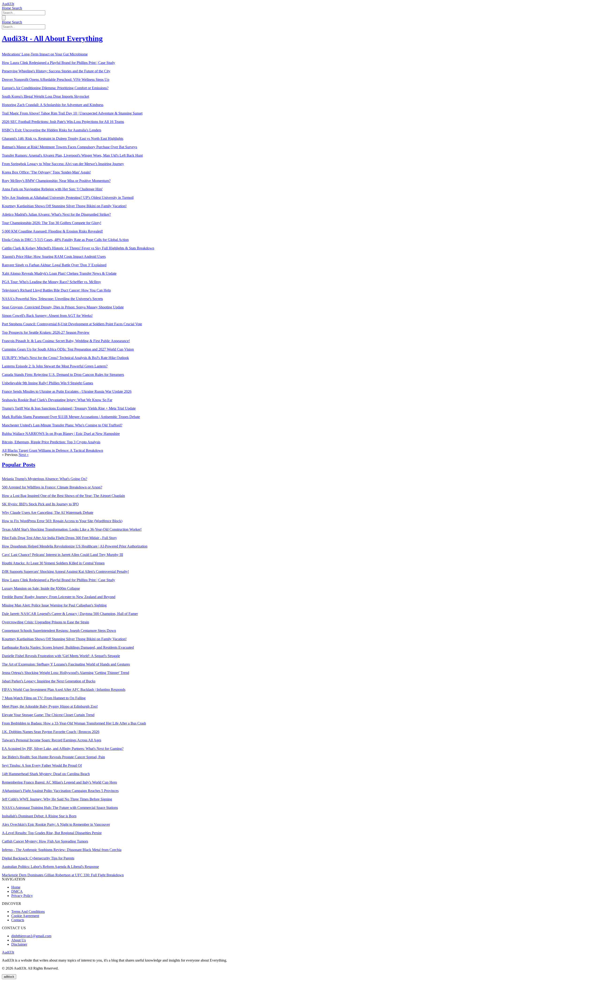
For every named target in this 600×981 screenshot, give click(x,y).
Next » (24, 455)
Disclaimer (19, 944)
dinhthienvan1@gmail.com (31, 936)
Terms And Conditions (28, 912)
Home (7, 8)
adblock (9, 976)
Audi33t (8, 4)
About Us (18, 940)
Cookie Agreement (25, 916)
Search (17, 8)
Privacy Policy (22, 896)
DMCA (17, 891)
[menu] (4, 17)
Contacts (17, 920)
